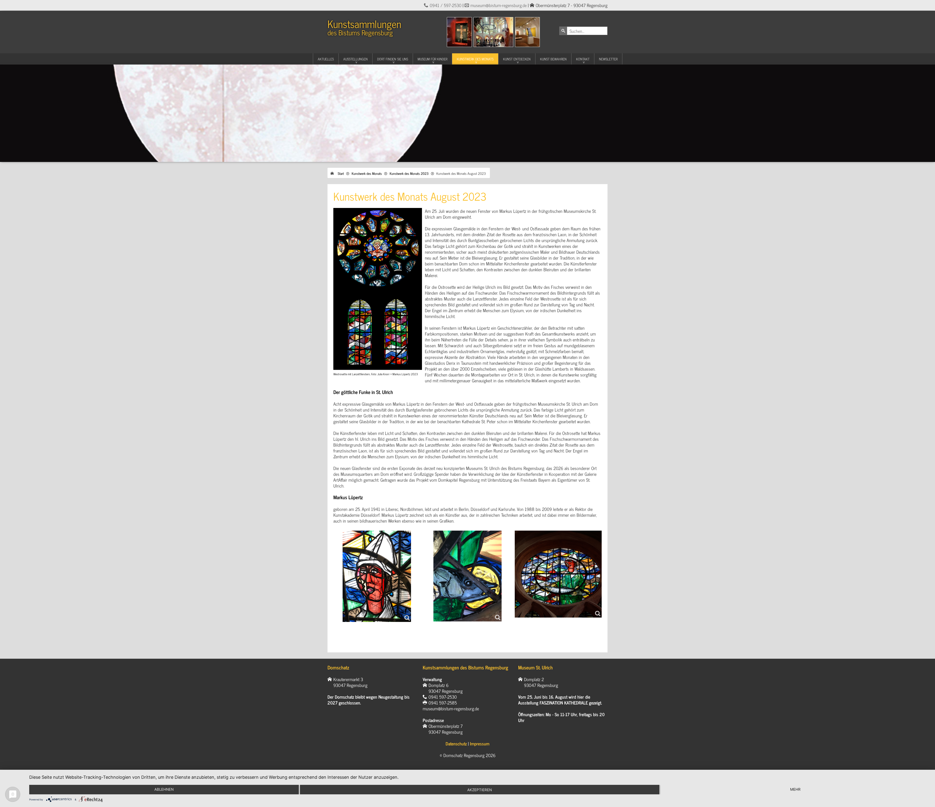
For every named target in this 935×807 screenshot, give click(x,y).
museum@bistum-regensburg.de (498, 5)
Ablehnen (164, 789)
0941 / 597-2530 (445, 5)
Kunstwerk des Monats (475, 59)
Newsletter (608, 59)
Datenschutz (456, 743)
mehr (795, 789)
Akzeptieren (479, 790)
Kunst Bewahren (553, 59)
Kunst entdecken (517, 59)
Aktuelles (326, 59)
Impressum (479, 743)
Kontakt (582, 59)
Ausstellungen (355, 59)
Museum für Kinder (432, 59)
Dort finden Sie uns (392, 59)
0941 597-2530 (443, 696)
